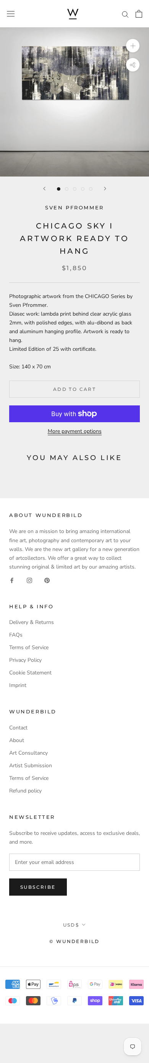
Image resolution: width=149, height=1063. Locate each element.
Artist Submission (30, 765)
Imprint (17, 685)
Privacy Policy (25, 660)
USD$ (71, 925)
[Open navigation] (11, 14)
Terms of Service (29, 647)
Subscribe (38, 887)
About (16, 740)
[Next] (105, 188)
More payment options (75, 431)
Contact (18, 727)
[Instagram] (29, 579)
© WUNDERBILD (74, 941)
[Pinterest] (47, 579)
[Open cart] (139, 14)
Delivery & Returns (31, 622)
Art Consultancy (28, 753)
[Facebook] (12, 579)
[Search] (125, 14)
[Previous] (44, 188)
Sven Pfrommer (74, 207)
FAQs (16, 634)
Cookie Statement (30, 672)
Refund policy (25, 790)
